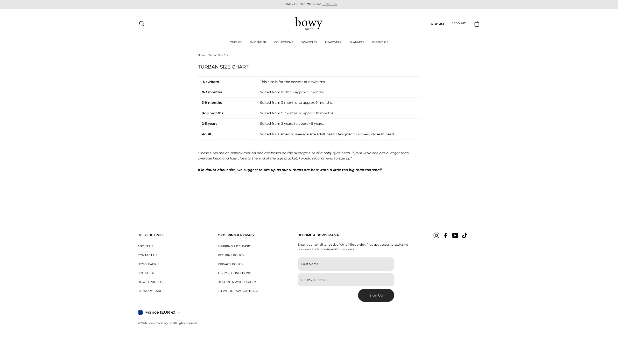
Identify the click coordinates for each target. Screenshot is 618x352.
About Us (145, 246)
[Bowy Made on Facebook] (446, 235)
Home (201, 55)
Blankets (357, 42)
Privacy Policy (230, 264)
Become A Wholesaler (237, 282)
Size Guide (146, 273)
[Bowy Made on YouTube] (455, 235)
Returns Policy (231, 255)
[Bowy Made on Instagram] (436, 235)
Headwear (333, 42)
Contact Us (147, 255)
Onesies (236, 42)
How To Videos (150, 282)
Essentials (380, 42)
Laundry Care (150, 291)
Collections (283, 42)
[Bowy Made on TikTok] (465, 235)
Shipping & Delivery (234, 246)
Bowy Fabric (149, 264)
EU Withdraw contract (238, 291)
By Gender (258, 42)
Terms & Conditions (234, 273)
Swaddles (309, 42)
